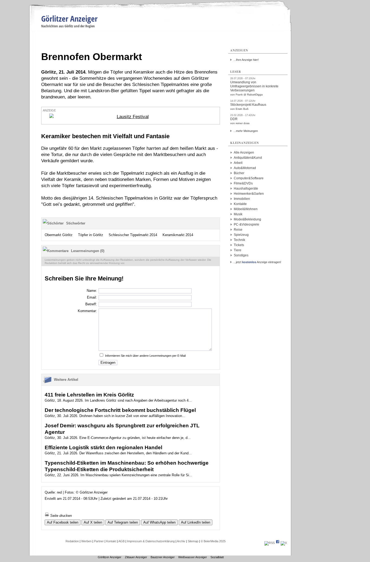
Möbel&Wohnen (246, 209)
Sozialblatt (217, 557)
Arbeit (238, 162)
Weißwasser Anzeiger (192, 557)
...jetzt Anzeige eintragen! (257, 262)
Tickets (239, 245)
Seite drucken (60, 516)
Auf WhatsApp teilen (159, 522)
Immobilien (242, 198)
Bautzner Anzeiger (163, 557)
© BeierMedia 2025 (213, 541)
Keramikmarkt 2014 (178, 235)
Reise (238, 229)
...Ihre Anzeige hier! (246, 59)
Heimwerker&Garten (249, 193)
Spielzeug (241, 234)
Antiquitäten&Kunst (248, 157)
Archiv (181, 541)
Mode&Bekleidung (247, 219)
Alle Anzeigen (244, 152)
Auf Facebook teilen (62, 522)
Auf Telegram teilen (123, 522)
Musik (238, 214)
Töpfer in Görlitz (90, 235)
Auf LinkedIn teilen (195, 522)
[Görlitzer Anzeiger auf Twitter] (284, 542)
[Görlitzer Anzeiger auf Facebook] (277, 542)
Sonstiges (241, 255)
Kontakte (240, 204)
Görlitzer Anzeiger (69, 18)
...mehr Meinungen (245, 131)
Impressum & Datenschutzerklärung (151, 541)
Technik (239, 240)
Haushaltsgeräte (246, 188)
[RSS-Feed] (269, 542)
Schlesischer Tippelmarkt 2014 (133, 235)
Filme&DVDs (243, 183)
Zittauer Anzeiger (136, 557)
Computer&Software (249, 178)
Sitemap (193, 541)
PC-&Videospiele (246, 224)
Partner (99, 541)
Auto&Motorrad (245, 168)
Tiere (237, 250)
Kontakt (111, 541)
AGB (121, 541)
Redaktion (72, 541)
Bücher (239, 173)
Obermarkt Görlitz (59, 235)
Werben (86, 541)
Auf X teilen (93, 522)
